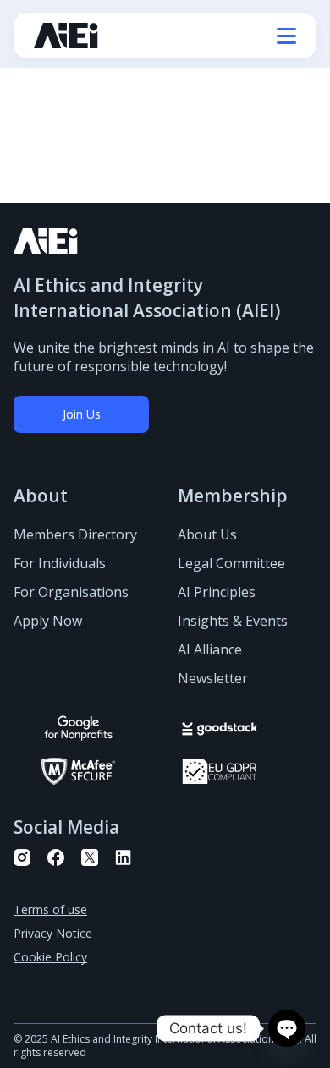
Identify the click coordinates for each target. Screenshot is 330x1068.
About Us (207, 534)
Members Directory (75, 534)
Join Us (82, 414)
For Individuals (60, 563)
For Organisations (71, 592)
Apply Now (48, 620)
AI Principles (217, 592)
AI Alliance (210, 649)
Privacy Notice (53, 933)
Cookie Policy (50, 957)
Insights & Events (233, 620)
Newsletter (213, 678)
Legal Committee (231, 563)
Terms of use (50, 909)
